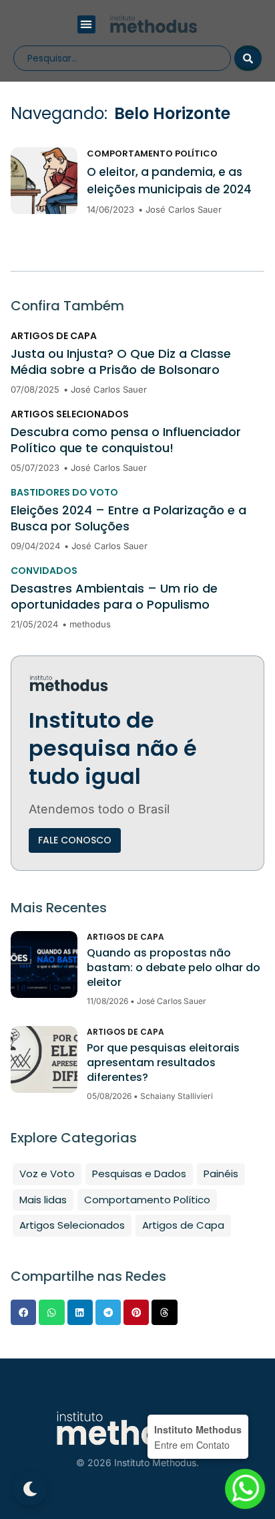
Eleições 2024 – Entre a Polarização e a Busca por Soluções (128, 518)
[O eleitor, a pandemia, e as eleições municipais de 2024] (44, 180)
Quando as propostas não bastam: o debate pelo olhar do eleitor (173, 968)
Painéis (221, 1174)
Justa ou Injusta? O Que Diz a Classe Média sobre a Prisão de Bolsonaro (121, 362)
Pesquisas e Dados (139, 1174)
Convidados (44, 570)
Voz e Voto (47, 1174)
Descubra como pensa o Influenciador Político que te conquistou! (126, 440)
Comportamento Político (152, 153)
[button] (86, 24)
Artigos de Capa (54, 335)
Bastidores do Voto (64, 492)
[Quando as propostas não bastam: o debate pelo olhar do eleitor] (44, 964)
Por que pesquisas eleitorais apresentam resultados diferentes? (163, 1063)
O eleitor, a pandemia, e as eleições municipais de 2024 (169, 180)
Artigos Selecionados (70, 414)
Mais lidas (43, 1200)
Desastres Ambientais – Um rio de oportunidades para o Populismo (114, 597)
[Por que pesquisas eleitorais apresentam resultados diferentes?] (44, 1059)
